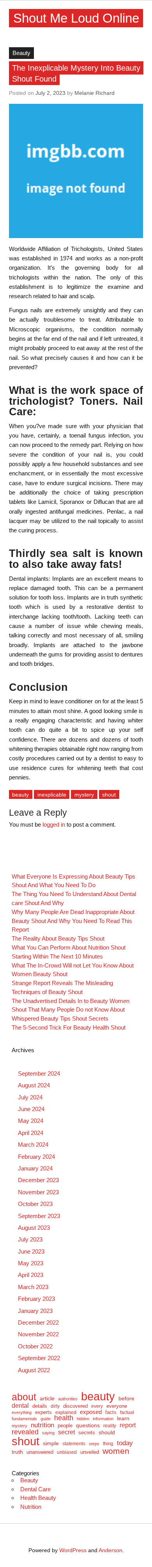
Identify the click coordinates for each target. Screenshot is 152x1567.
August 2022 (34, 1370)
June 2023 (31, 1251)
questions (88, 1425)
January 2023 (35, 1310)
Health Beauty (38, 1497)
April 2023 (30, 1275)
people (65, 1425)
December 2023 (38, 1180)
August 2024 (34, 1085)
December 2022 (38, 1322)
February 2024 (36, 1156)
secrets (86, 1432)
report (128, 1425)
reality (109, 1425)
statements (73, 1443)
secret (66, 1432)
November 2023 (38, 1192)
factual (127, 1412)
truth (17, 1452)
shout (109, 795)
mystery (84, 795)
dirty (55, 1406)
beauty (20, 795)
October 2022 (35, 1346)
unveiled (89, 1452)
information (103, 1419)
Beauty (21, 53)
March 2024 (33, 1144)
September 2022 (39, 1358)
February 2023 (36, 1298)
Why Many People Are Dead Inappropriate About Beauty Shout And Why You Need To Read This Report (73, 921)
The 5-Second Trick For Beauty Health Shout (68, 1027)
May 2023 (30, 1263)
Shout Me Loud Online (76, 18)
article (47, 1399)
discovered (75, 1406)
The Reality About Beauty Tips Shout (58, 938)
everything (22, 1412)
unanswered (40, 1452)
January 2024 (35, 1168)
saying (48, 1433)
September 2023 (39, 1216)
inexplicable (51, 795)
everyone (116, 1406)
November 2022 (38, 1334)
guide (46, 1419)
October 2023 (35, 1204)
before (126, 1399)
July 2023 (30, 1239)
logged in (53, 824)
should (107, 1432)
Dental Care (35, 1489)
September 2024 (39, 1073)
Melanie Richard (94, 93)
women (116, 1451)
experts (43, 1412)
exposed (91, 1412)
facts (111, 1412)
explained (65, 1412)
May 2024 (30, 1120)
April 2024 (30, 1132)
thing (108, 1443)
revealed (25, 1431)
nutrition (42, 1425)
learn (123, 1418)
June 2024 (31, 1109)
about (24, 1397)
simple (51, 1443)
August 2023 (34, 1227)
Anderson (110, 1550)
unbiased (67, 1452)
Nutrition (30, 1506)
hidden (83, 1419)
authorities (68, 1399)
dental (20, 1405)
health (63, 1418)
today (125, 1443)
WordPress (73, 1550)
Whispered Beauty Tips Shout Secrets (60, 1018)
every (97, 1406)
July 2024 (30, 1097)
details (39, 1406)
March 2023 (33, 1287)
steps (94, 1444)
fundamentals (24, 1419)
